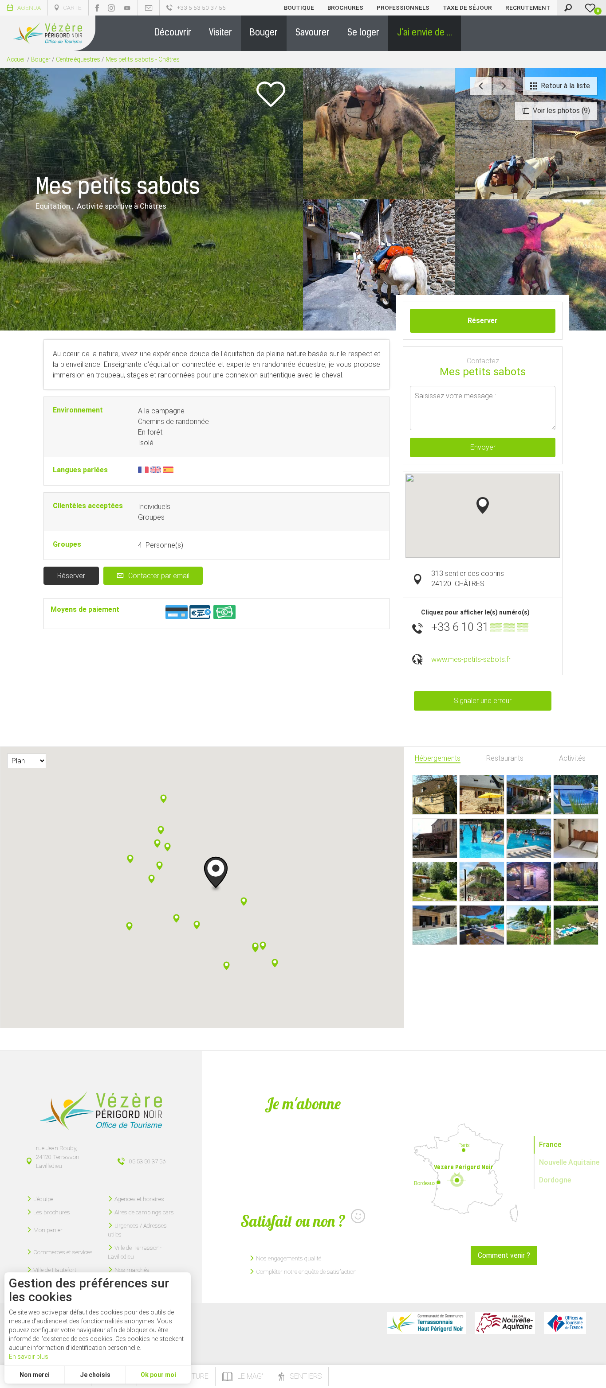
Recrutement (528, 7)
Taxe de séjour (467, 7)
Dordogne (555, 1180)
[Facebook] (97, 8)
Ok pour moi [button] (158, 1374)
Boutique (299, 7)
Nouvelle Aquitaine (569, 1162)
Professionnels (403, 7)
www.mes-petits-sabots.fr (471, 659)
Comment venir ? (504, 1255)
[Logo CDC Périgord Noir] (426, 1323)
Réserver (71, 576)
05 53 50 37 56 (147, 1161)
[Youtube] (127, 8)
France (550, 1144)
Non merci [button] (35, 1374)
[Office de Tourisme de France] (564, 1323)
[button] (173, 33)
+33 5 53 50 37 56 (201, 7)
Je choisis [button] (95, 1374)
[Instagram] (111, 8)
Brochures (345, 7)
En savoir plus (28, 1356)
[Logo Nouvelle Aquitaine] (504, 1323)
